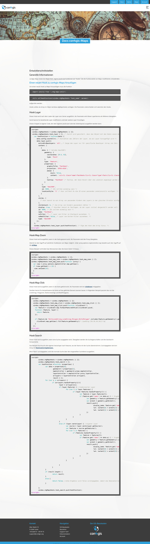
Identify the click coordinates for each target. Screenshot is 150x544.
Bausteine (63, 529)
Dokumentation (65, 534)
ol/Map (34, 245)
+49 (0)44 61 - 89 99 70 (36, 532)
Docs (122, 2)
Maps (136, 2)
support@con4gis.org (36, 534)
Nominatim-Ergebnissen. (44, 348)
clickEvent (88, 287)
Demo (129, 2)
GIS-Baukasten (64, 527)
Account (144, 2)
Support (114, 2)
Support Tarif (64, 532)
